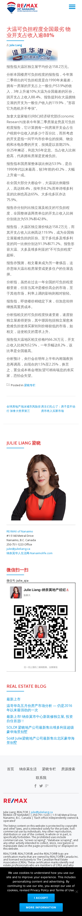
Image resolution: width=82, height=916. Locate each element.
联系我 (41, 777)
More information (41, 907)
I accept (41, 897)
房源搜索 (68, 769)
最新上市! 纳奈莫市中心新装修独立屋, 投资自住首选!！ (40, 718)
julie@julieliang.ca (18, 549)
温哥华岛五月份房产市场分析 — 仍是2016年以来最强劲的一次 (39, 707)
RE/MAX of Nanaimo (20, 531)
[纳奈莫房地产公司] (23, 7)
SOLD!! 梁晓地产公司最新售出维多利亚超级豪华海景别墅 (40, 729)
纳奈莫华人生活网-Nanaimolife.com (29, 553)
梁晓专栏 (29, 385)
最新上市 (14, 699)
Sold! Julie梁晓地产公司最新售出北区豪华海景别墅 (41, 740)
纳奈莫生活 (28, 769)
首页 (10, 769)
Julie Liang (16, 45)
